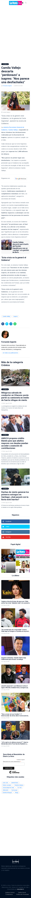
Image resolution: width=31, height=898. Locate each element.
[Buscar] (26, 3)
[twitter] (6, 323)
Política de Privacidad (22, 894)
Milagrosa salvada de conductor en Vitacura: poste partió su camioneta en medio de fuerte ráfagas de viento (15, 396)
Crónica (5, 365)
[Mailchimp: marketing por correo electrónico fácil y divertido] (14, 773)
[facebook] (2, 323)
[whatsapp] (14, 323)
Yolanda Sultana (18, 785)
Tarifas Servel (22, 892)
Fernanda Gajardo (7, 85)
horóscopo (14, 790)
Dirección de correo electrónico (12, 761)
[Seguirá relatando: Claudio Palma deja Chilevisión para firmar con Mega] (15, 645)
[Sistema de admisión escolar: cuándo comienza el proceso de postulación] (10, 561)
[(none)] (5, 334)
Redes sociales (7, 785)
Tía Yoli (19, 787)
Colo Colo (5, 782)
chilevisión (5, 790)
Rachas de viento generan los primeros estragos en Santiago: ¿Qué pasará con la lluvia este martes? (15, 496)
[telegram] (10, 323)
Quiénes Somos (10, 892)
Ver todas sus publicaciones (10, 352)
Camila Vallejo (13, 130)
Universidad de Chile (8, 787)
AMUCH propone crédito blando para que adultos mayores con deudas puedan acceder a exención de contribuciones (14, 443)
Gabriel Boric (14, 782)
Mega (16, 792)
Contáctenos (9, 894)
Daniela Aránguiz (7, 792)
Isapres (15, 316)
